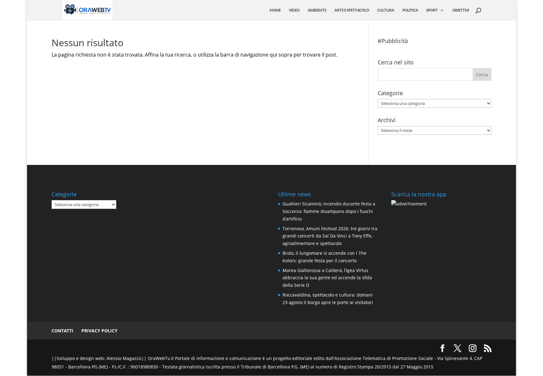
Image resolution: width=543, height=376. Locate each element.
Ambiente (317, 10)
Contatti (62, 331)
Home (275, 10)
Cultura (385, 10)
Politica (410, 10)
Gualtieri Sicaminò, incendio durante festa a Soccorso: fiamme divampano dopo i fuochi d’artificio (328, 211)
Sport (432, 10)
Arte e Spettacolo (351, 10)
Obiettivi (460, 10)
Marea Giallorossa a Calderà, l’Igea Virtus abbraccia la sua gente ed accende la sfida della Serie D (327, 277)
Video (294, 10)
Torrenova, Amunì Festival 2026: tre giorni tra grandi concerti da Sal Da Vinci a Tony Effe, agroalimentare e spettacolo (329, 236)
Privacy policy (99, 331)
